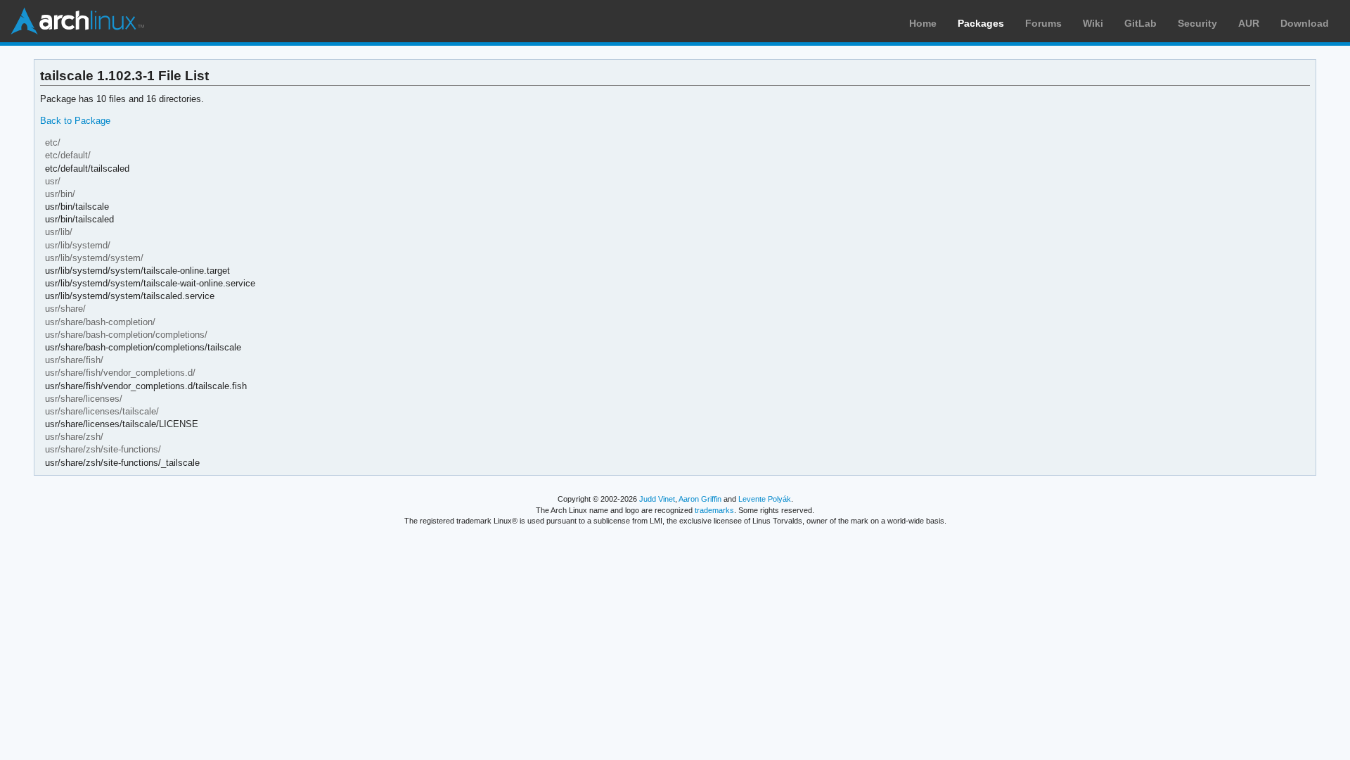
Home (923, 23)
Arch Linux (77, 21)
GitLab (1140, 23)
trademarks (714, 510)
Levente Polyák (764, 499)
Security (1197, 23)
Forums (1043, 23)
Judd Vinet (657, 499)
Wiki (1093, 23)
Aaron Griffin (700, 499)
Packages (981, 23)
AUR (1248, 23)
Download (1304, 23)
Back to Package (75, 120)
